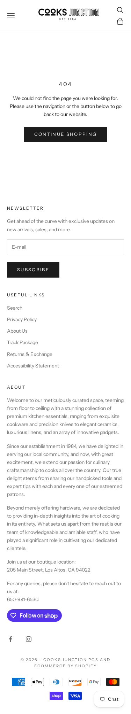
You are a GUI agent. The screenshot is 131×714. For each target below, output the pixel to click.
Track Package (22, 342)
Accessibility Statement (33, 366)
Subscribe (33, 269)
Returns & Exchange (29, 354)
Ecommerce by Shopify (65, 665)
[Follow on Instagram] (28, 639)
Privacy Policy (22, 319)
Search (14, 308)
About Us (17, 331)
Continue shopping (65, 134)
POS (93, 659)
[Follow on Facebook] (10, 639)
